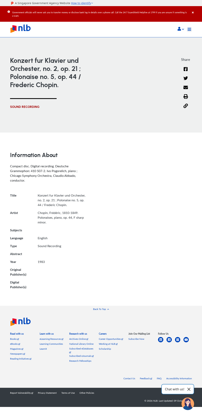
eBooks (14, 343)
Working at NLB (107, 343)
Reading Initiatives (20, 358)
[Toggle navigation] (189, 29)
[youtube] (187, 342)
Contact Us (129, 378)
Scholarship (105, 348)
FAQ (159, 378)
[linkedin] (162, 342)
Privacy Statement (47, 392)
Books (13, 338)
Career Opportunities (110, 338)
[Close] (196, 9)
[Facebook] (185, 71)
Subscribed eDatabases (81, 348)
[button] (181, 29)
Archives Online (77, 338)
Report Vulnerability (20, 392)
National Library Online (81, 343)
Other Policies (86, 392)
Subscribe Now (136, 338)
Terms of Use (68, 392)
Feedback (145, 378)
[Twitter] (185, 80)
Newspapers (16, 353)
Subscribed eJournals (80, 355)
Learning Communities (51, 343)
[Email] (185, 90)
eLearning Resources (51, 338)
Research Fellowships (80, 360)
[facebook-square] (170, 342)
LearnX (43, 348)
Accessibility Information (179, 378)
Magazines (16, 348)
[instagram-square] (179, 342)
